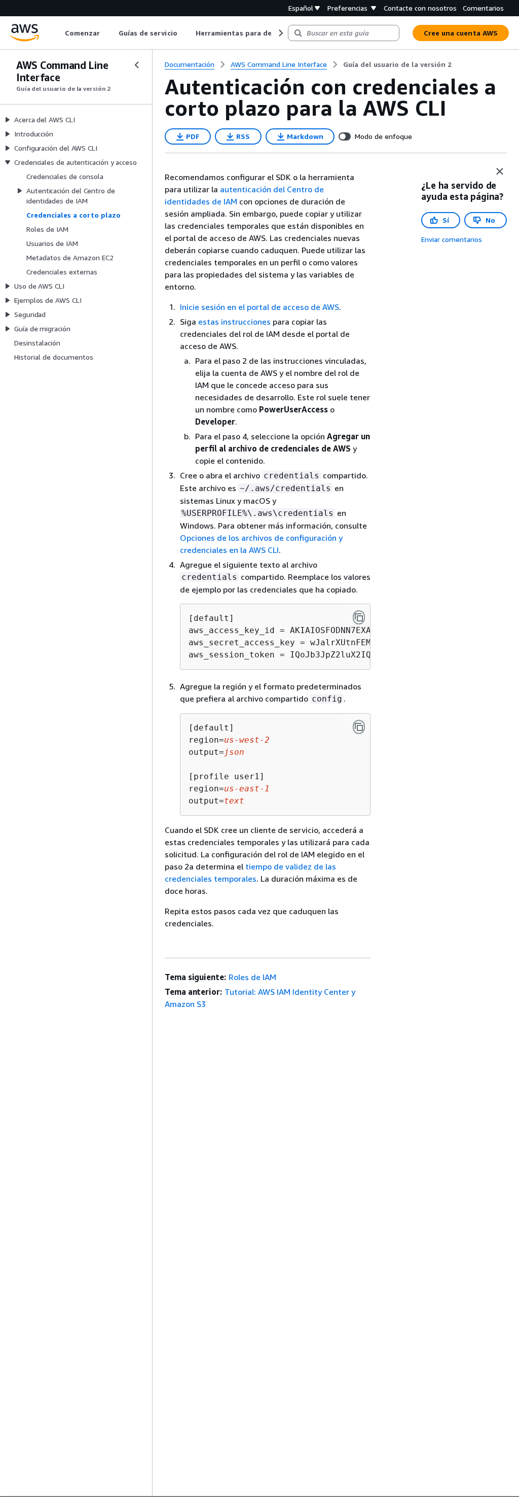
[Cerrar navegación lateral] (137, 65)
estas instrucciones (234, 322)
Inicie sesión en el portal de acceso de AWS (259, 307)
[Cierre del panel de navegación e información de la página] (500, 171)
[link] (397, 64)
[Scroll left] (57, 33)
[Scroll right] (280, 33)
